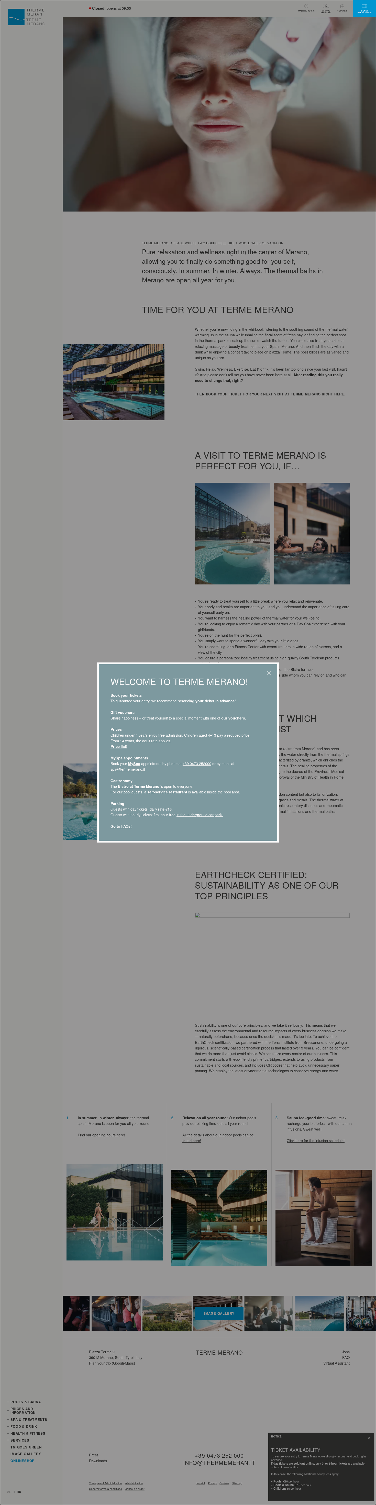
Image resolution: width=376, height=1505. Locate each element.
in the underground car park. (199, 814)
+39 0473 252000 (197, 763)
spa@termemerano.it (128, 769)
